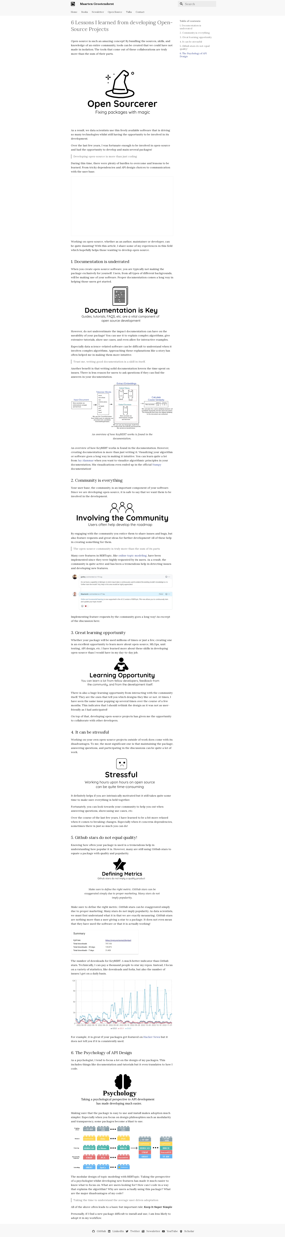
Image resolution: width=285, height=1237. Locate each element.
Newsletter (98, 11)
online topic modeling (132, 555)
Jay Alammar (86, 460)
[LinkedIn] (109, 1231)
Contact (140, 11)
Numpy (156, 464)
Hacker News (151, 1037)
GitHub (101, 1231)
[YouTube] (163, 1231)
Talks (129, 11)
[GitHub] (93, 1231)
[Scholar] (181, 1231)
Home (74, 11)
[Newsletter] (143, 1231)
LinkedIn (118, 1231)
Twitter (135, 1231)
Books (84, 11)
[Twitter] (127, 1231)
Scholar (189, 1231)
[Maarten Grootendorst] (73, 4)
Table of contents (190, 21)
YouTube (172, 1231)
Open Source (115, 11)
